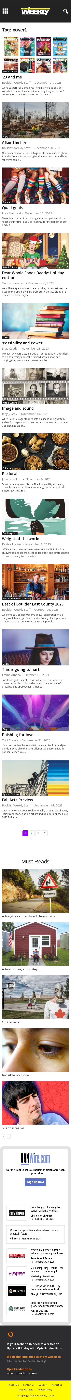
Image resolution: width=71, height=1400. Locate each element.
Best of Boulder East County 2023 (33, 604)
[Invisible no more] (35, 1050)
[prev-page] (4, 1136)
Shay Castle (10, 348)
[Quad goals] (35, 186)
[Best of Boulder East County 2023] (35, 582)
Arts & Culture (10, 71)
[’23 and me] (35, 55)
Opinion (7, 202)
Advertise (57, 1384)
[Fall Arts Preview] (35, 778)
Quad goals (12, 207)
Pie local (9, 473)
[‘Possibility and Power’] (35, 321)
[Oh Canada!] (35, 997)
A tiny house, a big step (20, 969)
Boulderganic (10, 533)
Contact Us (28, 1384)
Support (43, 1384)
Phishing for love (17, 734)
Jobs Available (26, 1389)
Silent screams (13, 1128)
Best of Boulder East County (17, 598)
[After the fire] (35, 120)
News (5, 136)
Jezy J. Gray (9, 414)
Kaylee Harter (11, 544)
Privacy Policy (45, 1389)
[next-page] (9, 1136)
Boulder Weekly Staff (16, 82)
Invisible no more (15, 1075)
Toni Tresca (10, 740)
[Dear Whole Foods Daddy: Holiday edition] (35, 251)
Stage (6, 729)
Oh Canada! (11, 1022)
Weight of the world (20, 538)
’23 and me (12, 77)
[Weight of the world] (35, 517)
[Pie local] (35, 451)
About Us (14, 1384)
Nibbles (7, 468)
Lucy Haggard (11, 213)
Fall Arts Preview (17, 799)
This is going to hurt (21, 669)
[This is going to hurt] (35, 647)
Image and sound (18, 408)
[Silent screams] (35, 1103)
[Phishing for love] (35, 713)
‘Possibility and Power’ (22, 343)
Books (6, 663)
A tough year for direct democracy (28, 916)
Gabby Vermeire (13, 283)
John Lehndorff (12, 479)
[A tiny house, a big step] (35, 944)
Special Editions (11, 794)
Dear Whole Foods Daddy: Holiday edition (33, 275)
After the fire (14, 142)
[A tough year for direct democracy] (35, 891)
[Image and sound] (35, 386)
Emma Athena (11, 675)
